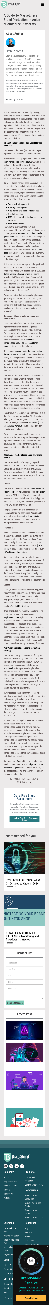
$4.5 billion (40, 492)
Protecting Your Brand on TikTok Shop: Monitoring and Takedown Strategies (22, 936)
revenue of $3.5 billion (19, 606)
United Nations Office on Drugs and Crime (21, 274)
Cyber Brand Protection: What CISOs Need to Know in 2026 (23, 881)
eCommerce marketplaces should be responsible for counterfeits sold (21, 342)
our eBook (17, 761)
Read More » (11, 887)
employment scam (11, 617)
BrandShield (9, 668)
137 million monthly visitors (15, 552)
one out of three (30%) (28, 516)
